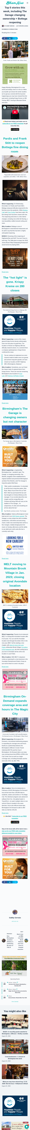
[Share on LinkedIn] (9, 38)
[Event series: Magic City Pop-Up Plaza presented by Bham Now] (16, 989)
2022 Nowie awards (18, 516)
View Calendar (15, 1001)
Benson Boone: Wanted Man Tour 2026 (17, 997)
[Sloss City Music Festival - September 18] (15, 258)
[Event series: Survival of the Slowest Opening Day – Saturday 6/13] (17, 982)
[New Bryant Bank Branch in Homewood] (15, 1125)
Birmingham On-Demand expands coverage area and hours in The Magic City (15, 705)
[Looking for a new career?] (15, 545)
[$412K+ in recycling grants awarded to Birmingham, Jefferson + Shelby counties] (15, 1022)
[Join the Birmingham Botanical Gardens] (15, 73)
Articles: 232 (15, 921)
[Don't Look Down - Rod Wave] (15, 190)
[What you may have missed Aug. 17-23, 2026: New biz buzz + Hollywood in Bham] (15, 1071)
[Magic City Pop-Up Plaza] (15, 389)
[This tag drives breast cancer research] (15, 679)
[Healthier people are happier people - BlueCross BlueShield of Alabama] (15, 324)
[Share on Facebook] (4, 38)
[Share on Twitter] (15, 38)
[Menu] (27, 3)
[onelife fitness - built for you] (15, 456)
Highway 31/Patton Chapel (16, 376)
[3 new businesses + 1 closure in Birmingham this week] (15, 1047)
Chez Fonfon (11, 212)
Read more (5, 272)
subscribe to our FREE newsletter (13, 123)
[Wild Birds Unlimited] (14, 965)
